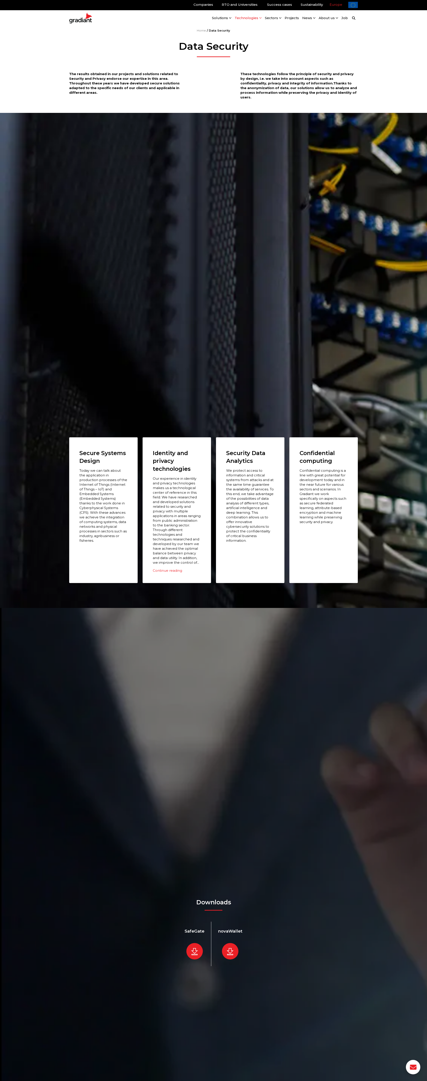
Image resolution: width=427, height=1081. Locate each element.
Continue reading (167, 570)
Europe (336, 4)
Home (201, 30)
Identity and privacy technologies (172, 461)
